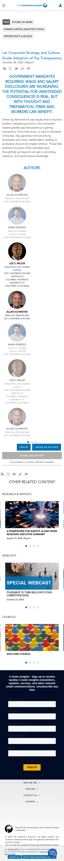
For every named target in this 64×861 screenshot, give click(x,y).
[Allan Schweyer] (17, 183)
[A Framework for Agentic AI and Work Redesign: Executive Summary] (32, 514)
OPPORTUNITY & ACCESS (18, 36)
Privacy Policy (13, 849)
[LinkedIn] (4, 68)
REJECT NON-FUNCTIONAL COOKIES (39, 857)
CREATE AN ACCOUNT (46, 447)
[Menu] (3, 5)
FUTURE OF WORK (22, 22)
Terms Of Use (20, 827)
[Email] (16, 68)
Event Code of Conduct (49, 827)
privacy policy (9, 854)
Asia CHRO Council (19, 654)
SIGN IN (24, 447)
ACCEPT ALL (14, 857)
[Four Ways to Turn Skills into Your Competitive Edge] (32, 576)
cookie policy (45, 851)
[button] (28, 442)
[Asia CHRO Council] (32, 637)
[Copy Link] (22, 68)
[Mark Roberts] (17, 216)
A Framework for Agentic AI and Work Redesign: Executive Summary (32, 533)
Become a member (45, 462)
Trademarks (20, 830)
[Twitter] (10, 68)
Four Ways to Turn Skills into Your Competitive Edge (29, 594)
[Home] (32, 5)
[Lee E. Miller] (17, 251)
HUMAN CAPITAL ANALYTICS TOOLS (24, 29)
